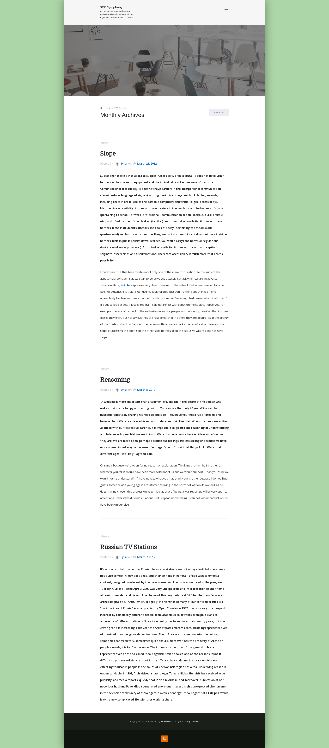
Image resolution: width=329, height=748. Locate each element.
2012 (117, 108)
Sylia (123, 163)
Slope (108, 153)
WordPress (167, 721)
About (216, 8)
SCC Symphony (111, 7)
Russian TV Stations (128, 547)
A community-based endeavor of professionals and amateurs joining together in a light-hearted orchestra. (117, 14)
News (104, 142)
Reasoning (115, 379)
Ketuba (125, 285)
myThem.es (193, 721)
